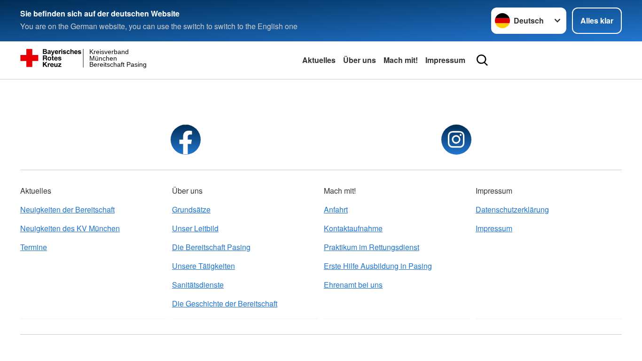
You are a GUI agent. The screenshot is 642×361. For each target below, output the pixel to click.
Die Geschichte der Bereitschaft (224, 303)
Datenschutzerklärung (512, 209)
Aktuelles (319, 60)
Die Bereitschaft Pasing (211, 247)
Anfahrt (336, 209)
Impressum (445, 60)
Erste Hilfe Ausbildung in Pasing (378, 265)
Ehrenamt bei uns (353, 284)
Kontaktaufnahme (353, 228)
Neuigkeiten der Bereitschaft (67, 209)
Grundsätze (191, 209)
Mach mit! (401, 60)
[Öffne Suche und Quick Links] (482, 60)
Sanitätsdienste (198, 284)
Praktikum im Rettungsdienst (371, 247)
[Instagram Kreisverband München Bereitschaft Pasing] (456, 140)
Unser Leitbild (195, 228)
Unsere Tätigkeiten (203, 265)
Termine (33, 247)
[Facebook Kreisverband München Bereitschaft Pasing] (186, 140)
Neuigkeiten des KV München (70, 228)
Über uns (359, 60)
